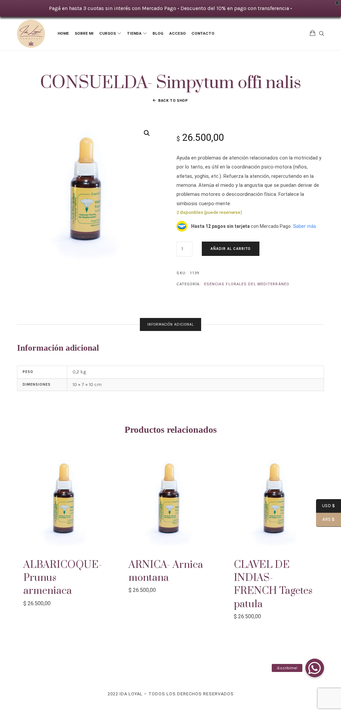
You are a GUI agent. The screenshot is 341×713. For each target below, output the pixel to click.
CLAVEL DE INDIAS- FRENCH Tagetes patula (273, 585)
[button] (147, 133)
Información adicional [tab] (170, 324)
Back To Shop (173, 100)
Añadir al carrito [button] (65, 500)
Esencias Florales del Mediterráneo (246, 284)
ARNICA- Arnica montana (166, 571)
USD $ (325, 506)
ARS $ (325, 519)
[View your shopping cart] (312, 33)
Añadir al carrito (230, 249)
